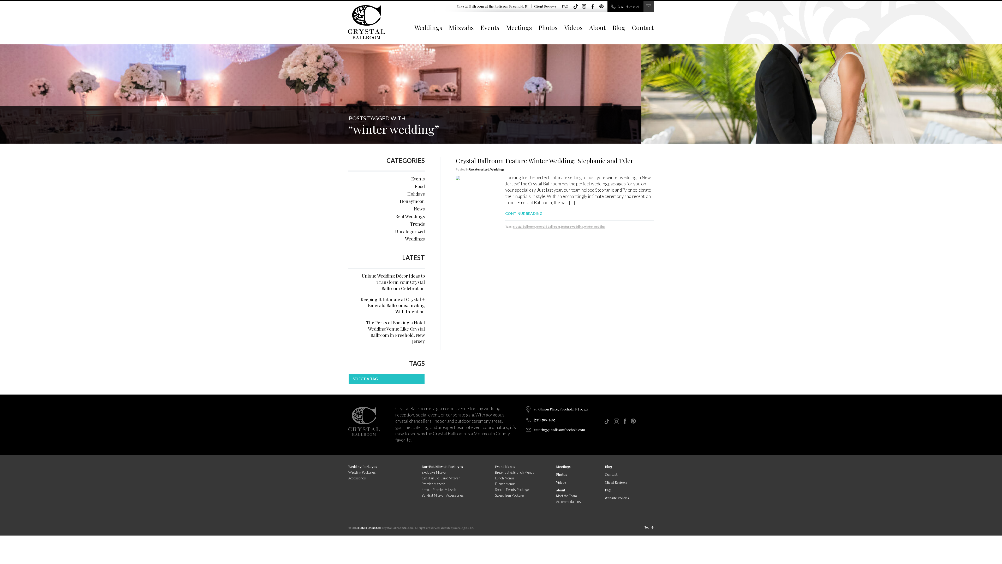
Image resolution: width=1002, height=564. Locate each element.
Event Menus (505, 466)
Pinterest (601, 6)
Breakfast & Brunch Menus (514, 472)
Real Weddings (410, 216)
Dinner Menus (505, 484)
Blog (618, 27)
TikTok (576, 6)
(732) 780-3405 (628, 6)
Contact (643, 27)
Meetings (519, 27)
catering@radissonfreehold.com (559, 429)
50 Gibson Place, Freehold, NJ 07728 (561, 409)
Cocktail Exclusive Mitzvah (441, 478)
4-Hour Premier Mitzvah (439, 489)
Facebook (593, 6)
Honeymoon (412, 201)
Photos (548, 27)
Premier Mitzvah (433, 484)
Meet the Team (566, 496)
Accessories (357, 478)
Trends (417, 224)
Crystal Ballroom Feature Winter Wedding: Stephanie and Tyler (545, 160)
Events (489, 27)
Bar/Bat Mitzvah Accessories (443, 495)
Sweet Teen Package (509, 495)
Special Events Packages (512, 489)
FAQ (565, 6)
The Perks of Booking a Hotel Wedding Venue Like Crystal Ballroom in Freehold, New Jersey (395, 332)
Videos (573, 27)
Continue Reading (523, 213)
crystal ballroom (524, 226)
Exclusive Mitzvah (435, 472)
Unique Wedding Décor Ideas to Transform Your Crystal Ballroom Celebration (393, 282)
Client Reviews (545, 6)
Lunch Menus (505, 478)
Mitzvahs (461, 27)
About (597, 27)
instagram (584, 6)
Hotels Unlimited (369, 528)
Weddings (428, 27)
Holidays (416, 194)
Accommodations (568, 502)
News (419, 209)
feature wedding (572, 226)
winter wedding (594, 226)
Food (420, 186)
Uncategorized (479, 169)
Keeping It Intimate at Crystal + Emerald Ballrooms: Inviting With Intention (393, 305)
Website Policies (617, 498)
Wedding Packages (362, 466)
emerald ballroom (548, 226)
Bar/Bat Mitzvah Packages (442, 466)
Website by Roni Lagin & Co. (457, 528)
